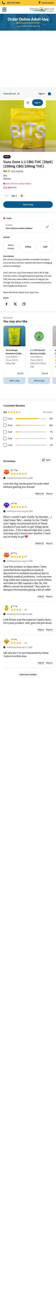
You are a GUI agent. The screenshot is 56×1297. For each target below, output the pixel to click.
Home (18, 26)
